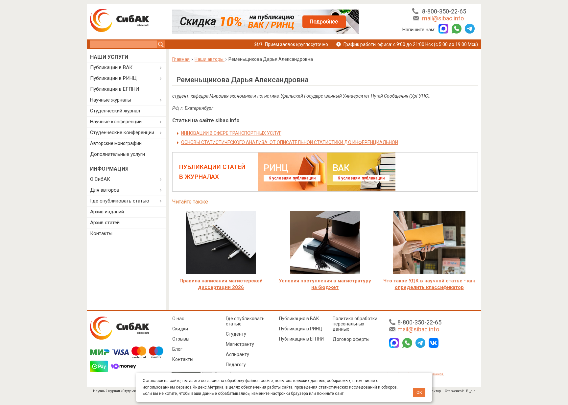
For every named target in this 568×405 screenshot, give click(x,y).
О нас (178, 318)
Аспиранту (237, 354)
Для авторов (104, 190)
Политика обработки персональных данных (355, 324)
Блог (177, 349)
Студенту (236, 334)
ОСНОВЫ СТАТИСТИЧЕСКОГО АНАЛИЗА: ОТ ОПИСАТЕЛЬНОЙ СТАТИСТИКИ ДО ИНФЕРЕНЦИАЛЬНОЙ (289, 142)
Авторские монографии (116, 143)
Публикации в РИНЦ (113, 78)
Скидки (180, 328)
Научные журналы (110, 100)
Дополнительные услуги (117, 154)
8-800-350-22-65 (444, 11)
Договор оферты (351, 339)
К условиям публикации (292, 178)
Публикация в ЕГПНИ (114, 89)
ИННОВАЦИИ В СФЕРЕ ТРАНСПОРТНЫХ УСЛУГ (231, 133)
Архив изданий (107, 212)
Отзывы (180, 339)
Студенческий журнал (115, 111)
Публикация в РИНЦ (300, 328)
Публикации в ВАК (111, 67)
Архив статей (105, 223)
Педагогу (236, 364)
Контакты (101, 233)
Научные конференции (116, 122)
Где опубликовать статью (119, 201)
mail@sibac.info (443, 18)
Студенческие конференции (122, 132)
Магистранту (240, 344)
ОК (419, 392)
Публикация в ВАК (299, 318)
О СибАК (100, 179)
